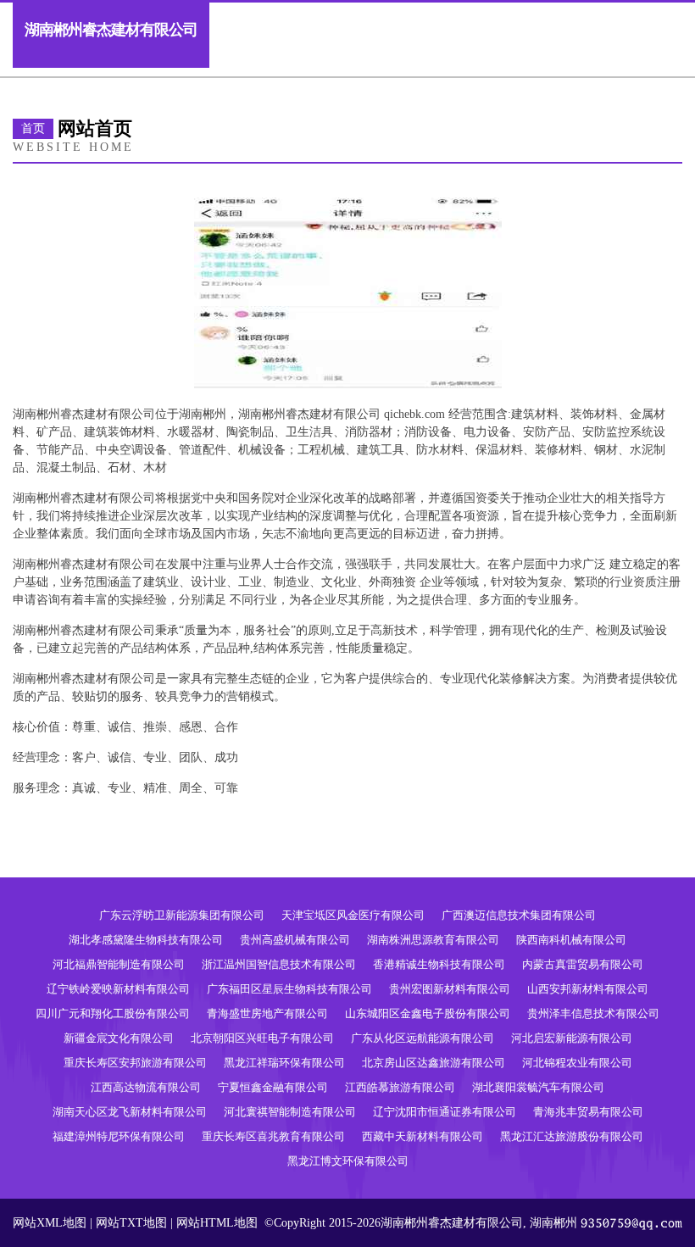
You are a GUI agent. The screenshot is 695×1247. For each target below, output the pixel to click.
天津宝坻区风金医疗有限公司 (353, 915)
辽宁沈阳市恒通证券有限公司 (444, 1111)
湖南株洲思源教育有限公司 (433, 939)
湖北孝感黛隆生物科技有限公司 (146, 939)
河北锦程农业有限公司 (577, 1062)
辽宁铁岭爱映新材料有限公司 (118, 988)
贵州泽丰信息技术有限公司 (593, 1013)
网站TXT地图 (131, 1222)
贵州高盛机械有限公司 (295, 939)
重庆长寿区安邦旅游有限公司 (135, 1062)
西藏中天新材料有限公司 (422, 1136)
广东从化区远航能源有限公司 (422, 1038)
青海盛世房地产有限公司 (267, 1013)
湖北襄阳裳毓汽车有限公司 (538, 1087)
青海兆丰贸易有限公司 (588, 1111)
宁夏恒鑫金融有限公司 (273, 1087)
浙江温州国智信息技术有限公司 (279, 964)
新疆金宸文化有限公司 (119, 1038)
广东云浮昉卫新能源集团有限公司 (181, 915)
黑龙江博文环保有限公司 (348, 1160)
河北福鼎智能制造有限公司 (119, 964)
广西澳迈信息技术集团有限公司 (519, 915)
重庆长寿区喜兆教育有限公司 (273, 1136)
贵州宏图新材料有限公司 (449, 988)
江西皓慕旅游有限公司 (400, 1087)
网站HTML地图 (217, 1222)
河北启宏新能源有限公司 (571, 1038)
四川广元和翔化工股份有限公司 (113, 1013)
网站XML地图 (49, 1222)
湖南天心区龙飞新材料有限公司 (130, 1111)
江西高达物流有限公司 (146, 1087)
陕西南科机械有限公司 (571, 939)
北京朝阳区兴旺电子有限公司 (262, 1038)
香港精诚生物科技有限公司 (439, 964)
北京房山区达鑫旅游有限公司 (433, 1062)
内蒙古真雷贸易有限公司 (582, 964)
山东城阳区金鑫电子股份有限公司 (427, 1013)
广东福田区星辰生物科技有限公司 (289, 988)
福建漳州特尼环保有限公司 (119, 1136)
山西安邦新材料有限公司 (587, 988)
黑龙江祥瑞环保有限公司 (284, 1062)
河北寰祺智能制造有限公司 (290, 1111)
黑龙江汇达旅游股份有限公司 (571, 1136)
